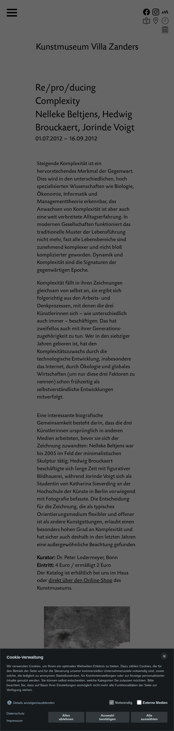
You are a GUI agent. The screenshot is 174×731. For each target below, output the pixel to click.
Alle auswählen (149, 717)
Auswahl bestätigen (107, 717)
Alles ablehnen (66, 717)
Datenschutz (15, 713)
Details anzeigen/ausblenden (34, 703)
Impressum (15, 720)
